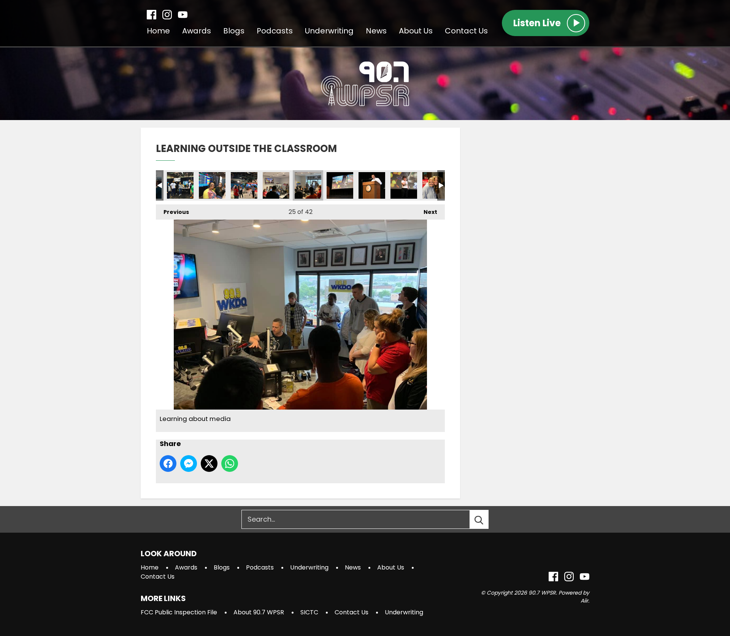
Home (158, 30)
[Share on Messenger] (188, 463)
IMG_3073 (372, 185)
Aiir (584, 600)
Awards (196, 30)
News (376, 30)
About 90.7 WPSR (258, 612)
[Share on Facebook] (168, 463)
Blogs (233, 30)
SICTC (309, 612)
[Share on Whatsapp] (229, 463)
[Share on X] (209, 463)
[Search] (486, 519)
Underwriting (329, 30)
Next (426, 212)
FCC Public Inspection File (179, 612)
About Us (416, 30)
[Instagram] (167, 14)
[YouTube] (182, 14)
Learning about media (180, 185)
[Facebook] (151, 14)
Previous (172, 212)
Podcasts (275, 30)
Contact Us (466, 30)
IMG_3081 (435, 185)
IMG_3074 (403, 185)
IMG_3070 (340, 185)
